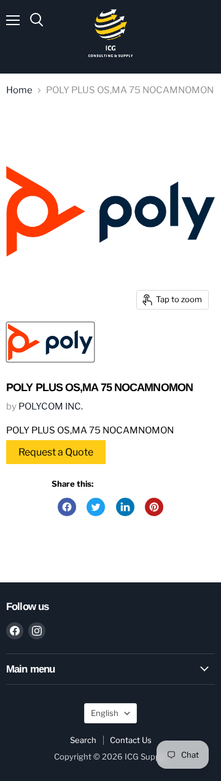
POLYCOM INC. (50, 406)
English (104, 713)
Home (19, 90)
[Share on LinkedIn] (125, 507)
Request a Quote (55, 452)
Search (83, 740)
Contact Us (131, 740)
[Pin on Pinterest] (154, 507)
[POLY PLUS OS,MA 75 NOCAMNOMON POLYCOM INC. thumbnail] (50, 342)
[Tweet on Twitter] (96, 507)
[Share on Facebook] (67, 507)
